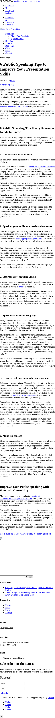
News (7, 51)
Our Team (9, 41)
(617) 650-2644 (6, 627)
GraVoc (51, 697)
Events (8, 605)
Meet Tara (9, 34)
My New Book (17, 38)
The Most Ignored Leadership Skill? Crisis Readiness (27, 592)
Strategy (8, 612)
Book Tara (9, 46)
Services (8, 43)
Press (12, 80)
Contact (8, 53)
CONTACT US (7, 85)
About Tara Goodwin (20, 36)
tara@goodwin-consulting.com (13, 658)
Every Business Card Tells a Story (19, 595)
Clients (8, 48)
